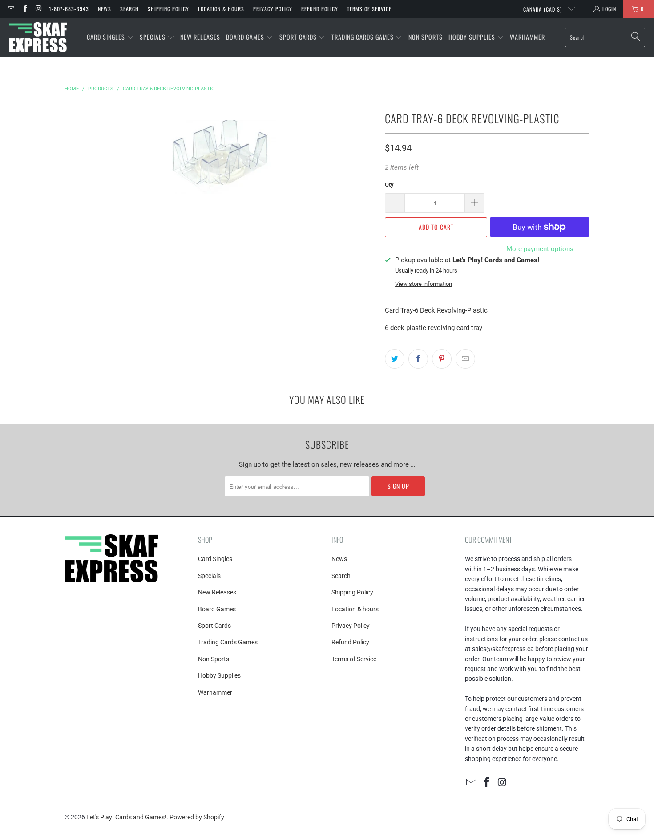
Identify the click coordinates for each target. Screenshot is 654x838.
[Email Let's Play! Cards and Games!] (10, 8)
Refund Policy (319, 8)
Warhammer (215, 692)
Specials (209, 575)
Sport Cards (214, 625)
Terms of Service (369, 8)
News (104, 8)
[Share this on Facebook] (418, 359)
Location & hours (221, 8)
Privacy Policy (272, 8)
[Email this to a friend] (465, 359)
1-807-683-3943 (69, 8)
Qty (389, 184)
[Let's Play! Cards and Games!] (38, 37)
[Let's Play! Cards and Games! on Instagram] (38, 8)
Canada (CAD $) (543, 9)
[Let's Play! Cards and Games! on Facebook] (24, 8)
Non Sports (213, 659)
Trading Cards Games (228, 642)
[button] (110, 37)
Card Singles (215, 558)
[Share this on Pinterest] (442, 359)
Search (129, 8)
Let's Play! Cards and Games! (126, 817)
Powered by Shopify (197, 817)
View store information (423, 284)
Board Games (217, 609)
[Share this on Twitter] (394, 359)
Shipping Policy (168, 8)
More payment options (539, 249)
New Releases (217, 592)
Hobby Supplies (219, 675)
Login (609, 8)
